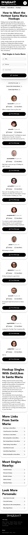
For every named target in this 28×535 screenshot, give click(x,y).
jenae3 (10, 244)
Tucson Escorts (5, 525)
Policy (11, 532)
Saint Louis (20, 522)
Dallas (3, 522)
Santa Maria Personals (8, 447)
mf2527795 (10, 349)
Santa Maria (19, 106)
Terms (14, 532)
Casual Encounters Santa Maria (10, 431)
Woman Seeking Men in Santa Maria (11, 454)
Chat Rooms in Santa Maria (9, 434)
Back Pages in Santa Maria (9, 428)
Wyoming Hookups (7, 482)
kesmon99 (10, 103)
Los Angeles (4, 523)
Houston (7, 522)
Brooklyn (15, 523)
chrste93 (10, 296)
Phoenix (15, 522)
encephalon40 (10, 215)
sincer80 (10, 129)
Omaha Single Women (13, 89)
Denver (19, 523)
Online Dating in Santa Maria (10, 444)
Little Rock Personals (13, 83)
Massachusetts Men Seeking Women (11, 504)
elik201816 (11, 270)
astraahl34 (11, 186)
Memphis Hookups (7, 476)
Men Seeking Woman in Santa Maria (11, 441)
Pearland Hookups (7, 469)
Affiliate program (5, 532)
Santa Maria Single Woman (9, 451)
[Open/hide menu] (25, 3)
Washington (10, 523)
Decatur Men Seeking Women (13, 86)
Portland (11, 522)
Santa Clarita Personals (8, 498)
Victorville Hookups (7, 501)
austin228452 (10, 158)
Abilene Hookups (7, 479)
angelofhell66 (10, 323)
